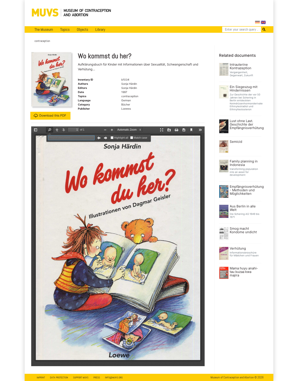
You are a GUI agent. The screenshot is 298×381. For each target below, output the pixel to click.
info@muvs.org (114, 377)
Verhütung (238, 248)
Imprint (41, 377)
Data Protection (59, 377)
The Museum (43, 29)
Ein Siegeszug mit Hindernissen (243, 88)
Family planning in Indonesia (244, 163)
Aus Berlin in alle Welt (243, 208)
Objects (82, 29)
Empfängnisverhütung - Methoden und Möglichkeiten (245, 190)
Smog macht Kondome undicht (243, 230)
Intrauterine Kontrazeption (240, 66)
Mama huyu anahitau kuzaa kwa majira (244, 272)
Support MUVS (80, 377)
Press (96, 377)
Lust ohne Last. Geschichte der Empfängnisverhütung (245, 124)
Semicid (236, 141)
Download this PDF (52, 115)
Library (100, 29)
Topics (65, 29)
